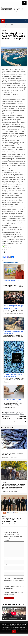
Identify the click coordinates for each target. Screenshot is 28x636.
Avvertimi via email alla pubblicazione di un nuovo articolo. (13, 593)
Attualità (4, 30)
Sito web (6, 571)
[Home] (3, 21)
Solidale (22, 413)
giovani (4, 413)
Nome (6, 559)
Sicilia (17, 413)
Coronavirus (12, 412)
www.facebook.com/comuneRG (16, 89)
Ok (14, 631)
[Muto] (21, 618)
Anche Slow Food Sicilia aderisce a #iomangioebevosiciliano (20, 419)
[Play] (4, 618)
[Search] (26, 20)
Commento (7, 540)
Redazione (12, 44)
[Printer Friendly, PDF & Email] (6, 247)
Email (5, 565)
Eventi (21, 412)
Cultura (17, 412)
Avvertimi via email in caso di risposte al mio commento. (14, 587)
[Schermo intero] (24, 618)
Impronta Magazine (11, 413)
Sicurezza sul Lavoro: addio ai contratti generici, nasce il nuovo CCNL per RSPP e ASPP (12, 520)
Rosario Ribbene (13, 457)
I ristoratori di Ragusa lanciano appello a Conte (6, 419)
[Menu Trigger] (24, 3)
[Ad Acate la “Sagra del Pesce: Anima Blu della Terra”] (14, 439)
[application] (14, 613)
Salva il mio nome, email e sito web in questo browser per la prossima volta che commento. (14, 580)
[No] (26, 628)
